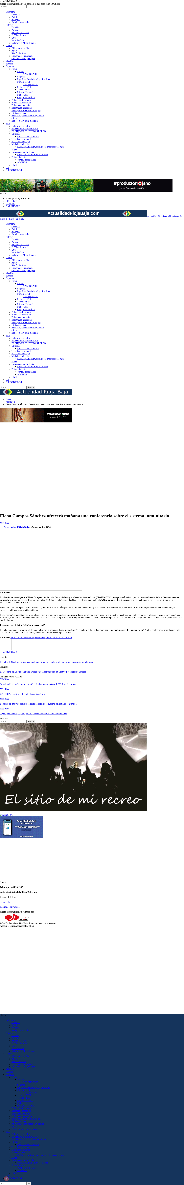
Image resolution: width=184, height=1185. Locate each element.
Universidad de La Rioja (23, 152)
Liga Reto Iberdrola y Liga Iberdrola (33, 79)
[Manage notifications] (6, 1178)
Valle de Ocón (18, 40)
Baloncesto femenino (21, 100)
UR (7, 167)
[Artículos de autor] (6, 649)
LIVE (14, 165)
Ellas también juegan (21, 141)
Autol (14, 17)
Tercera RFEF (23, 89)
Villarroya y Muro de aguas (24, 43)
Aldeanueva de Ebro (21, 48)
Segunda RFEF (24, 87)
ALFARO (10, 203)
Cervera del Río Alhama (22, 56)
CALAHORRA (13, 206)
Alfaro (9, 45)
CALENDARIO (30, 74)
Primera (20, 71)
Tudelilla (15, 27)
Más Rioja (10, 61)
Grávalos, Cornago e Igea (23, 58)
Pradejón (16, 19)
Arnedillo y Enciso (20, 32)
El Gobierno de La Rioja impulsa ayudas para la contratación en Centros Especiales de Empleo (43, 672)
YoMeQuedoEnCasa (26, 160)
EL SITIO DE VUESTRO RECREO (29, 131)
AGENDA (22, 162)
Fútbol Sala (22, 95)
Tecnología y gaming (21, 139)
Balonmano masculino (22, 108)
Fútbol (14, 69)
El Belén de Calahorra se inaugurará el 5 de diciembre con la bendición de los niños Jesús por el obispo (46, 662)
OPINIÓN (16, 134)
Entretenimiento (19, 157)
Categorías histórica (26, 97)
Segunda (21, 76)
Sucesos (9, 63)
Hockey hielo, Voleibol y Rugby (26, 110)
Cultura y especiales (21, 126)
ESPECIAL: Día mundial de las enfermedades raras (40, 147)
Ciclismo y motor (19, 113)
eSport (14, 118)
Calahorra (10, 12)
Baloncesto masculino (21, 102)
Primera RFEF (23, 82)
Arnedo (9, 25)
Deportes (10, 66)
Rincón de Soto (19, 53)
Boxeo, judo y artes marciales (25, 121)
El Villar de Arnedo (20, 35)
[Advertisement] (11, 466)
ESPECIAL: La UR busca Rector (32, 154)
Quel (14, 37)
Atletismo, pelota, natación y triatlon (28, 115)
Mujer (14, 149)
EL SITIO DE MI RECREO (25, 128)
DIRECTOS (14, 170)
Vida (8, 123)
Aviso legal (5, 902)
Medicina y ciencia (20, 144)
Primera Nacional (25, 92)
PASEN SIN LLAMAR (28, 136)
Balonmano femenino (21, 105)
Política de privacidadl (10, 907)
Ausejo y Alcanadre (20, 22)
